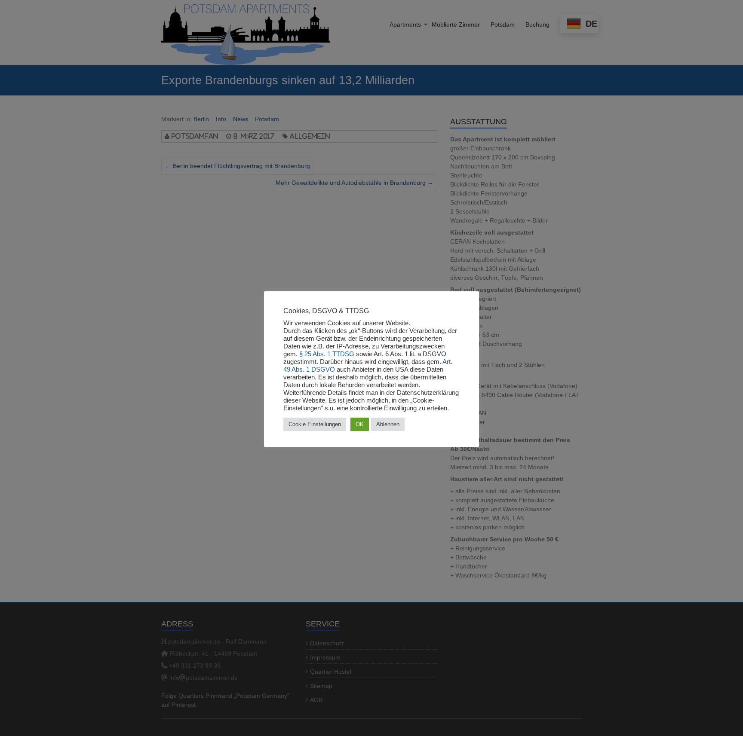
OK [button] (360, 424)
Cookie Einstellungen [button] (315, 424)
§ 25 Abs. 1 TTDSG (326, 354)
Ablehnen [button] (387, 424)
